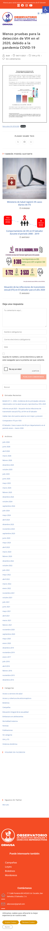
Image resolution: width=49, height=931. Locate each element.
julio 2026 (6, 442)
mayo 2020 (7, 638)
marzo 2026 (7, 456)
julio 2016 (6, 661)
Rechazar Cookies (28, 922)
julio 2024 (6, 510)
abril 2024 (6, 520)
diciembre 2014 (8, 680)
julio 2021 (6, 602)
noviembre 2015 (9, 675)
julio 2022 (6, 570)
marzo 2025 (7, 488)
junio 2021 (6, 607)
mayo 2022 (7, 575)
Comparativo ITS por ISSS (12, 420)
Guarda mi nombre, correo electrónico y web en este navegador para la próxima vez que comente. (24, 358)
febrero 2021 (7, 625)
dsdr (8, 55)
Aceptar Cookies (10, 922)
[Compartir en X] (17, 142)
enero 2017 (7, 657)
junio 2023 (6, 538)
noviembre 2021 (9, 593)
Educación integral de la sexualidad (16, 712)
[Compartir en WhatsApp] (31, 142)
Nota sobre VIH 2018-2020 (11, 126)
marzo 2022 (7, 584)
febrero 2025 (7, 492)
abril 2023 (6, 547)
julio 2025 (6, 474)
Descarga (23, 126)
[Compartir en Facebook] (24, 142)
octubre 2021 (7, 597)
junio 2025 (6, 479)
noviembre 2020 (9, 629)
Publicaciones (8, 730)
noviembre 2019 (9, 652)
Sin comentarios (13, 59)
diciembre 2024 (8, 497)
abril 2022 (6, 579)
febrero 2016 (7, 671)
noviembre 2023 (9, 529)
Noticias (6, 726)
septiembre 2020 (9, 634)
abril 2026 (6, 451)
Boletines (6, 703)
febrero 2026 (7, 460)
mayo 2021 (7, 611)
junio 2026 (6, 446)
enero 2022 (7, 588)
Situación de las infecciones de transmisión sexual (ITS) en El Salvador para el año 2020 (24, 288)
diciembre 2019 (8, 648)
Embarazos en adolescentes (13, 716)
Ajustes (7, 927)
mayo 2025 (7, 483)
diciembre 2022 (8, 561)
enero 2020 (7, 643)
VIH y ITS (36, 55)
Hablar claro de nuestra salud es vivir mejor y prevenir (23, 416)
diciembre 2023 (8, 524)
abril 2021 (6, 616)
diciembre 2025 (8, 465)
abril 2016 (6, 666)
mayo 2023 (7, 542)
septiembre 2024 (9, 506)
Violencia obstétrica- (10, 744)
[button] (45, 9)
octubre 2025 (7, 469)
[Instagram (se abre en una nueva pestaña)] (27, 5)
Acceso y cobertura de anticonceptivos (17, 698)
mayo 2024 (7, 515)
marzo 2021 (7, 620)
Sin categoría (7, 735)
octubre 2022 (7, 565)
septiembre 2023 (9, 533)
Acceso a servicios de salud (12, 694)
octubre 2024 (7, 501)
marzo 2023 (7, 552)
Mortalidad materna (10, 721)
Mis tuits (6, 805)
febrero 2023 (7, 556)
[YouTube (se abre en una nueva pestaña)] (30, 5)
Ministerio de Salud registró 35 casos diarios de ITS (24, 203)
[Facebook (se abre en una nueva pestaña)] (22, 5)
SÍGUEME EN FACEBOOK (15, 752)
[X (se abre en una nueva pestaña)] (18, 5)
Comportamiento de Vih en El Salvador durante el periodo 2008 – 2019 (24, 232)
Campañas (6, 707)
